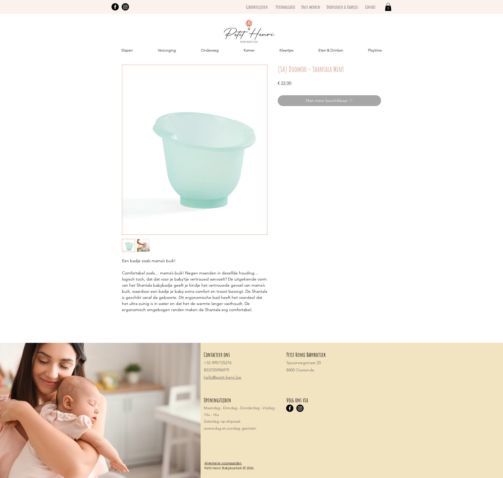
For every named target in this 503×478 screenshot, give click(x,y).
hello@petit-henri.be (222, 377)
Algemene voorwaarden (223, 463)
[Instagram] (125, 6)
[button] (388, 7)
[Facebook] (115, 6)
